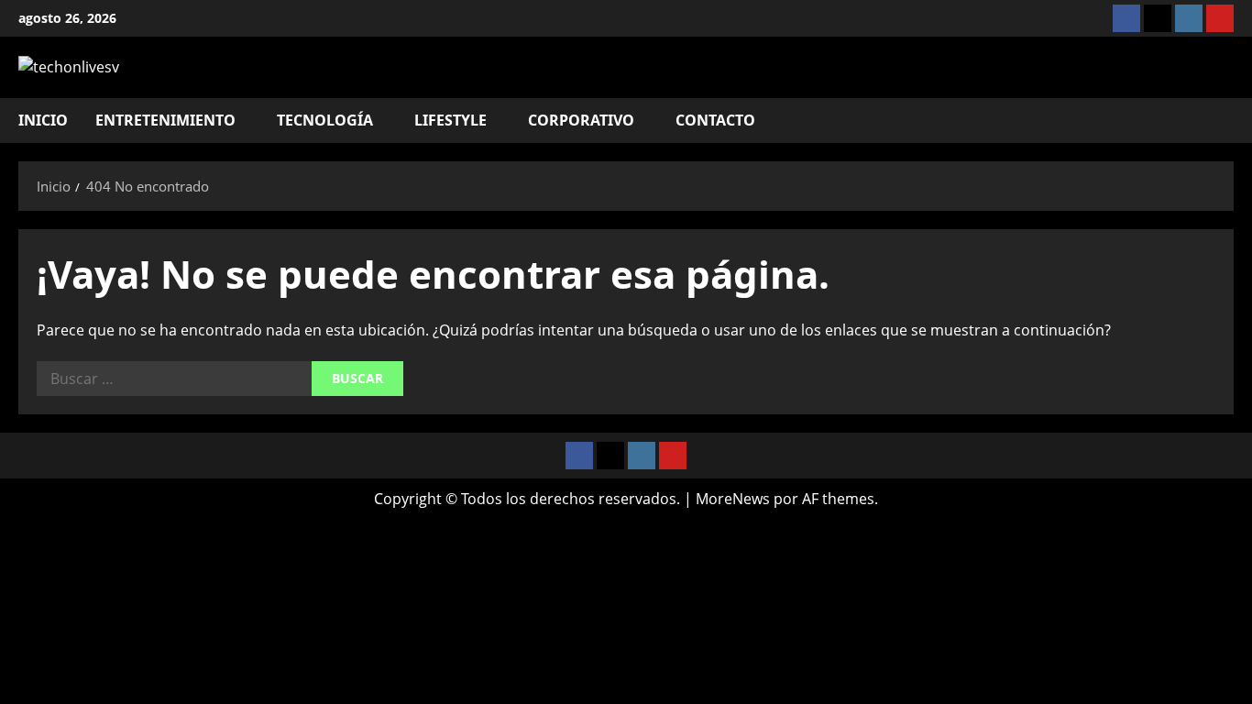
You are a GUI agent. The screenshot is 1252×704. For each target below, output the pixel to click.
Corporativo (581, 120)
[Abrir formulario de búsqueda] (1228, 120)
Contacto (715, 120)
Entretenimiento (165, 120)
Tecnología (325, 120)
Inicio (43, 120)
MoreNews (733, 499)
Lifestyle (450, 120)
